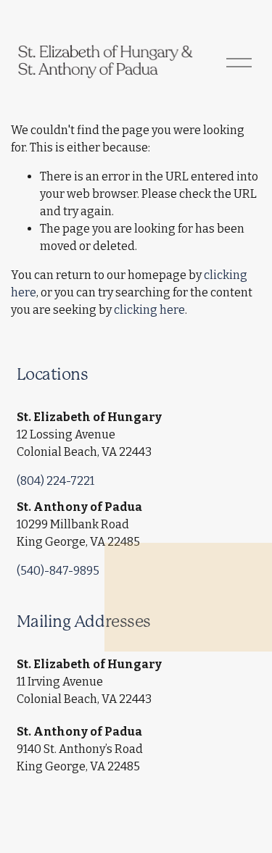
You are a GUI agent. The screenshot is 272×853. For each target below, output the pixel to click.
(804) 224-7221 (55, 481)
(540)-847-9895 (58, 571)
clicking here (149, 310)
